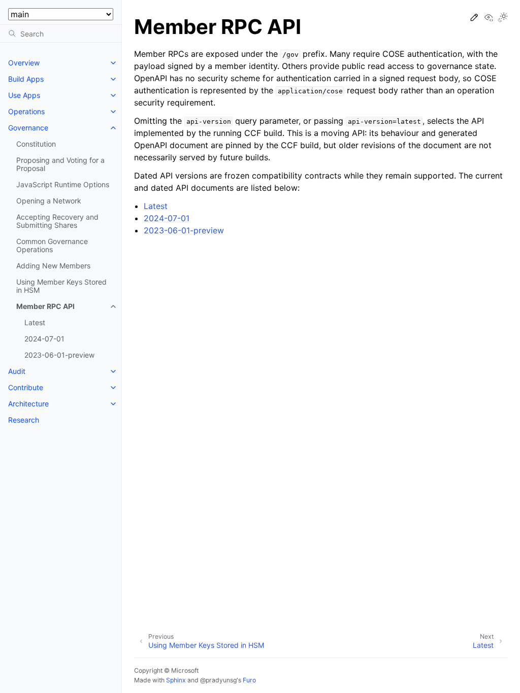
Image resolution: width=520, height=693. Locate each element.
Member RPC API (45, 306)
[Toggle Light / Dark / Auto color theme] (503, 18)
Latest (34, 322)
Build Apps (26, 79)
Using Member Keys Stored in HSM (61, 286)
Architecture (28, 403)
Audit (16, 371)
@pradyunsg (218, 680)
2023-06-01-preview (59, 355)
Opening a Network (48, 200)
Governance (28, 127)
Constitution (36, 144)
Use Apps (24, 95)
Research (23, 419)
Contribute (25, 387)
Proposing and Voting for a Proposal (60, 164)
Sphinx (176, 680)
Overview (24, 62)
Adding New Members (53, 265)
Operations (26, 111)
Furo (249, 680)
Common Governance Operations (52, 245)
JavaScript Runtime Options (62, 184)
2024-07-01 (44, 338)
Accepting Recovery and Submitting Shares (57, 221)
